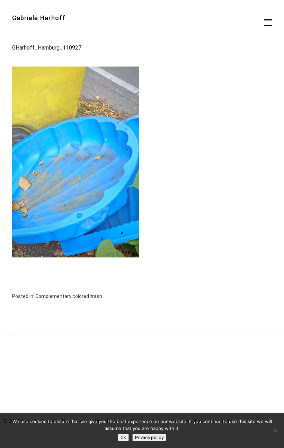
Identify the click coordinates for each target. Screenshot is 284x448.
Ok (123, 437)
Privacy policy (149, 437)
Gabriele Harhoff (38, 17)
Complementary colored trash (68, 296)
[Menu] (265, 19)
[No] (275, 430)
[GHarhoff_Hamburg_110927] (75, 255)
